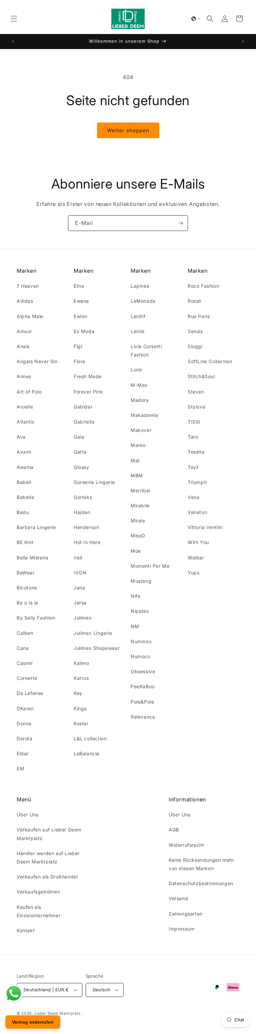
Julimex (83, 617)
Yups (193, 572)
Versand (178, 898)
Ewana (81, 301)
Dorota (25, 738)
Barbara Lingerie (36, 527)
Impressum (181, 929)
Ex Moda (84, 331)
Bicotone (27, 587)
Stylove (196, 407)
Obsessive (143, 671)
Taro (193, 437)
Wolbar (196, 557)
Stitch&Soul (201, 376)
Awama (25, 467)
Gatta (80, 452)
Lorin (136, 369)
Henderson (86, 527)
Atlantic (26, 422)
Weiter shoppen (128, 130)
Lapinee (140, 286)
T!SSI (194, 422)
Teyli (193, 467)
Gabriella (84, 422)
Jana (79, 587)
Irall (78, 557)
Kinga (80, 708)
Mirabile (140, 505)
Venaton (197, 512)
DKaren (25, 708)
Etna (79, 286)
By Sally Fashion (36, 617)
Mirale (138, 520)
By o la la (27, 602)
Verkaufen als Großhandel (47, 876)
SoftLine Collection (210, 361)
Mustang (141, 581)
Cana (23, 648)
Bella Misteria (32, 557)
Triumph (197, 482)
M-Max (139, 385)
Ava (21, 437)
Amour (24, 331)
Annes (24, 376)
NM (135, 626)
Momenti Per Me (150, 566)
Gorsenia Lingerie (94, 482)
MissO (138, 535)
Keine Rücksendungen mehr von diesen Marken (201, 864)
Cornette (27, 678)
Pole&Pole (142, 702)
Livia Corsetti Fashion (146, 350)
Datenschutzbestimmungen (201, 883)
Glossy (81, 467)
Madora (140, 400)
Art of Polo (29, 392)
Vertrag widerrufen (33, 1022)
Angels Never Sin (37, 361)
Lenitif (138, 316)
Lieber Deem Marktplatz (57, 1013)
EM (20, 768)
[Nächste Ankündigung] (243, 41)
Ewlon (80, 316)
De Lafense (30, 693)
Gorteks (83, 497)
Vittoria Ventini (205, 527)
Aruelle (25, 407)
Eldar (23, 753)
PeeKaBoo (143, 686)
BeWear (26, 572)
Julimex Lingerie (93, 633)
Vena (193, 497)
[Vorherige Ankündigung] (13, 41)
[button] (14, 18)
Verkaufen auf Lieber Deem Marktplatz (49, 834)
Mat (135, 460)
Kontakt (26, 930)
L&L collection (90, 738)
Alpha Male (30, 316)
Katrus (81, 678)
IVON (80, 572)
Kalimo (81, 663)
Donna (24, 723)
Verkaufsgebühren (38, 891)
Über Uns (28, 814)
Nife (135, 596)
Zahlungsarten (186, 914)
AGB (174, 829)
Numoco (140, 656)
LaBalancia (86, 753)
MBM (137, 475)
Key (78, 693)
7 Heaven (28, 286)
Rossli (194, 301)
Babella (25, 497)
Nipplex (140, 611)
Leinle (138, 331)
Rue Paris (199, 316)
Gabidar (83, 407)
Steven (196, 392)
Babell (24, 482)
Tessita (196, 452)
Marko (138, 445)
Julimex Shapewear (97, 648)
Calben (25, 633)
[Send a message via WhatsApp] (13, 993)
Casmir (25, 663)
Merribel (140, 490)
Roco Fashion (203, 286)
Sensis (195, 331)
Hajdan (82, 512)
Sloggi (195, 346)
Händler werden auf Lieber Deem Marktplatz (48, 857)
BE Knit (25, 542)
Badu (23, 512)
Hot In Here (87, 542)
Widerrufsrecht (186, 845)
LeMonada (143, 301)
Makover (141, 430)
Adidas (25, 301)
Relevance (143, 717)
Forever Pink (88, 392)
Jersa (80, 602)
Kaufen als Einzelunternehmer (38, 911)
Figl (78, 346)
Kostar (81, 723)
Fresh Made (88, 376)
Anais (23, 346)
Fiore (79, 361)
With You (198, 542)
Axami (24, 452)
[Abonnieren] (180, 223)
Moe (136, 551)
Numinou (141, 641)
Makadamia (144, 415)
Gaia (79, 437)
